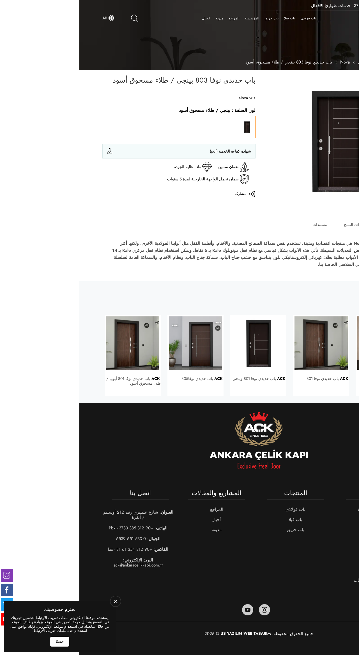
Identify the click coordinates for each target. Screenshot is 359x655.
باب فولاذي (229, 18)
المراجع (154, 18)
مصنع (293, 539)
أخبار (137, 519)
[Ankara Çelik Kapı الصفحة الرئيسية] (312, 18)
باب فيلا (210, 18)
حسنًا (59, 641)
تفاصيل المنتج (313, 224)
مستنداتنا (293, 529)
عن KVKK (293, 570)
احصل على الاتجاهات (293, 580)
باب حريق (192, 18)
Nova (265, 62)
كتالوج (292, 519)
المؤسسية (172, 18)
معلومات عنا (293, 549)
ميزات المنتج (274, 224)
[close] (114, 601)
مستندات (240, 224)
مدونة (140, 18)
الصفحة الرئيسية (321, 62)
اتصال (127, 18)
